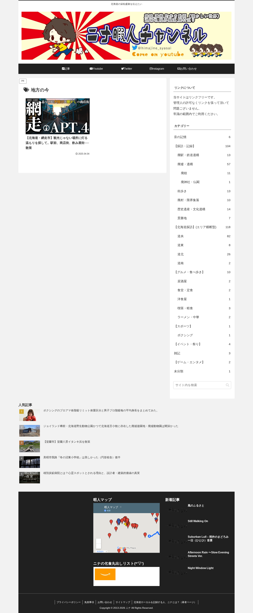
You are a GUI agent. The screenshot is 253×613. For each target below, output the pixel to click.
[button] (227, 385)
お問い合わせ (105, 602)
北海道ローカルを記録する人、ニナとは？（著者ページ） (165, 602)
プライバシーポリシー (69, 602)
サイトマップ (123, 602)
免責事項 (89, 602)
